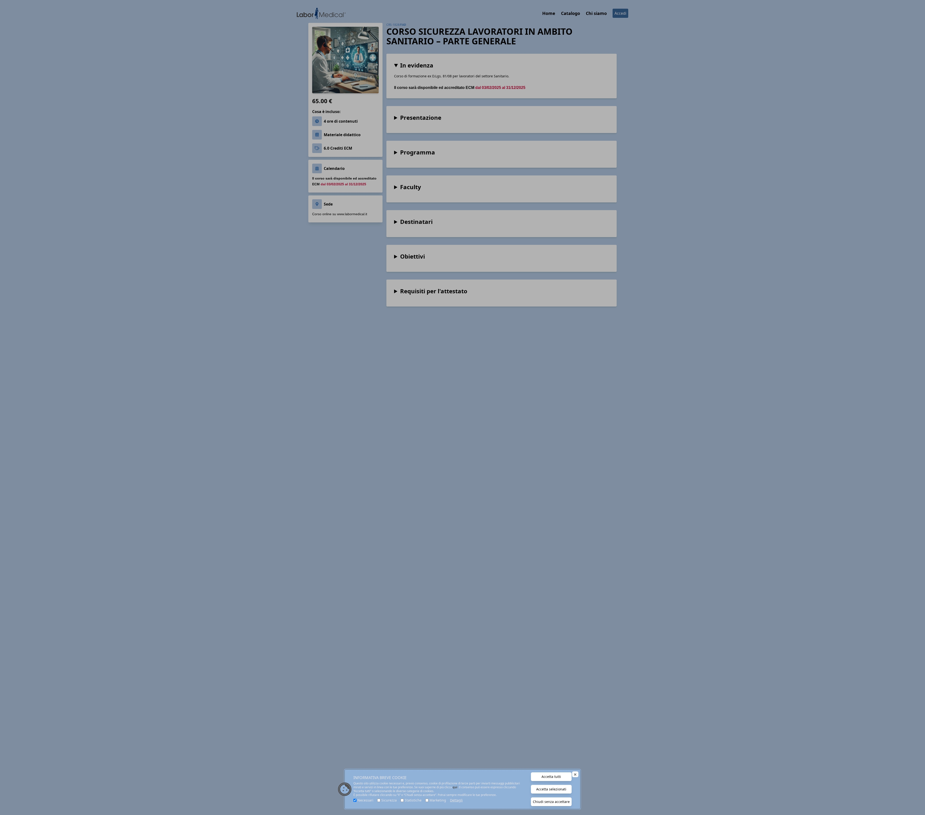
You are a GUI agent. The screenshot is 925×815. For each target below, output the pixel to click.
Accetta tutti (551, 776)
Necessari (365, 800)
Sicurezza (389, 800)
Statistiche (413, 800)
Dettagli (456, 800)
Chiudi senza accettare (551, 801)
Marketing (437, 800)
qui (455, 787)
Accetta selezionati (551, 789)
